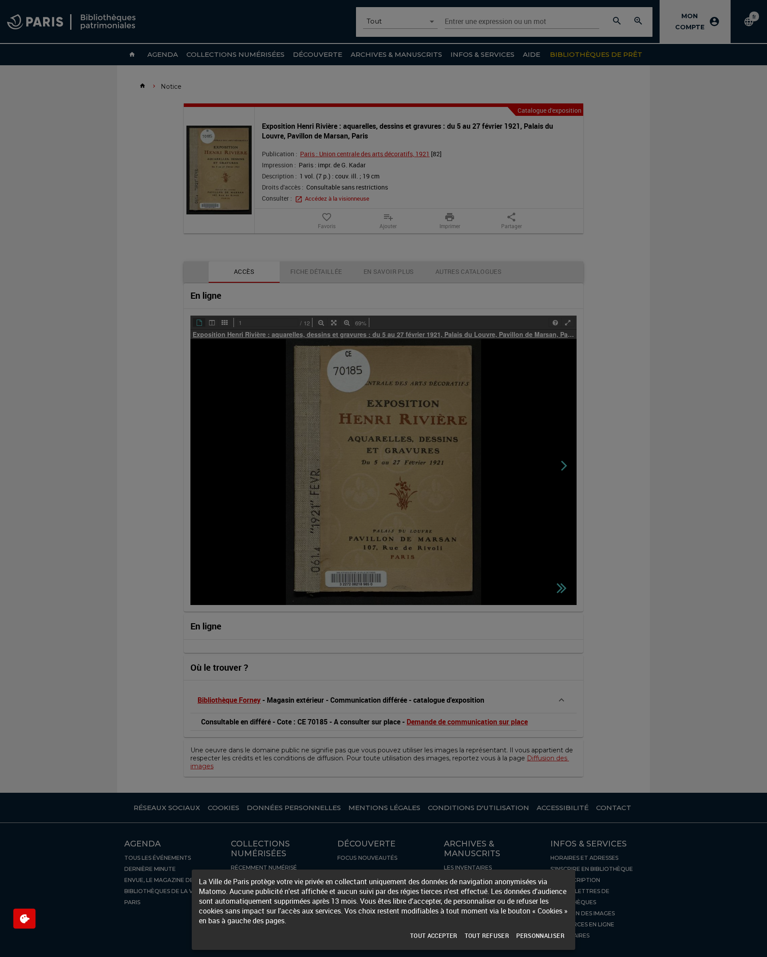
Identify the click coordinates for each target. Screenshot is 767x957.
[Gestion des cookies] (24, 919)
